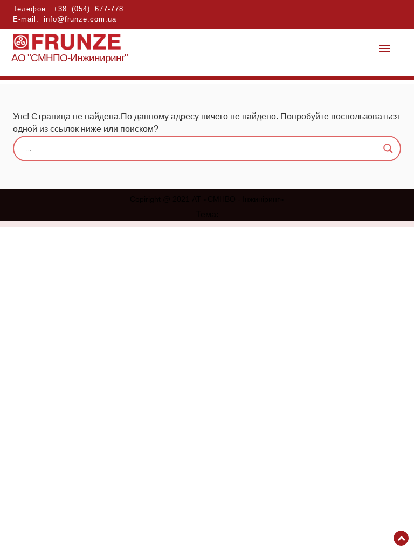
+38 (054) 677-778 (88, 9)
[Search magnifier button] (388, 148)
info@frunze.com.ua (80, 19)
